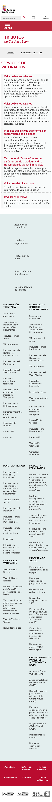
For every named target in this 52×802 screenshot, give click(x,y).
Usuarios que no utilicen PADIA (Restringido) (36, 647)
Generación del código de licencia (37, 590)
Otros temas (46, 17)
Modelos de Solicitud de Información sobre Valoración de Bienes (13, 590)
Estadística (8, 539)
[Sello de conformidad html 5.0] (23, 795)
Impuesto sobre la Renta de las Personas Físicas (11, 353)
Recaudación (9, 431)
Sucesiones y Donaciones (35, 317)
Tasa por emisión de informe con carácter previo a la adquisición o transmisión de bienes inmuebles (12, 607)
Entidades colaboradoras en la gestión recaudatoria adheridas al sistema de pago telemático (38, 712)
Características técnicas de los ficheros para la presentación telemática (36, 633)
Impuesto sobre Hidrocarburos (10, 404)
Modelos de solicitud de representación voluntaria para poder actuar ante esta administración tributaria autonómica (38, 482)
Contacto (27, 777)
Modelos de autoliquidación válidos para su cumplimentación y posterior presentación (38, 502)
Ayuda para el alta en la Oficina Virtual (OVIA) (38, 682)
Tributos (10, 53)
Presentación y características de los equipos (38, 570)
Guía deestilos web (42, 778)
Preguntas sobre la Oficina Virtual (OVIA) (37, 726)
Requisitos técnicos (12, 628)
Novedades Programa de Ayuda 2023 (38, 600)
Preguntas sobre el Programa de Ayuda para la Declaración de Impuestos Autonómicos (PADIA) (38, 615)
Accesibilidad (10, 777)
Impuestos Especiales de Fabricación (35, 383)
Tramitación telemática (34, 444)
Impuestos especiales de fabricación (9, 381)
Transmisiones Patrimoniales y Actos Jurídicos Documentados (10, 326)
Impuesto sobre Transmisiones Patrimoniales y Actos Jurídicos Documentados (10, 488)
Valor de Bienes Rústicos (10, 579)
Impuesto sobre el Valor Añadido (11, 371)
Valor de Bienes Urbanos (10, 570)
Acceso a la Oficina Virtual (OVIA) (37, 672)
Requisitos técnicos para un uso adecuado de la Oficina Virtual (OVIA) (38, 696)
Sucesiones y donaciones (9, 314)
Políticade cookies (42, 768)
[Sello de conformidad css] (8, 795)
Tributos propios (11, 344)
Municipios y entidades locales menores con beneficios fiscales (11, 549)
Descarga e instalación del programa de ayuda (38, 581)
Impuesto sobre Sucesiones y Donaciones (10, 475)
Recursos (7, 437)
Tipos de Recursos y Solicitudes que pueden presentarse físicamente (38, 519)
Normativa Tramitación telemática (34, 746)
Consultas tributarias (34, 453)
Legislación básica (37, 392)
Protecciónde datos (26, 768)
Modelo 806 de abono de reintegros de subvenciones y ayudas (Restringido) (38, 546)
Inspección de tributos (9, 424)
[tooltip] (33, 17)
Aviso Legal (10, 767)
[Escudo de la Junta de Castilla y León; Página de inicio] (8, 12)
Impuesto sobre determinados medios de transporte (36, 410)
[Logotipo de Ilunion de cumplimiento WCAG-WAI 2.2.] (41, 796)
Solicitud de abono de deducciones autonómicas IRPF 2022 (37, 533)
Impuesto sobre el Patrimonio (11, 362)
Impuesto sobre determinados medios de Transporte (10, 393)
